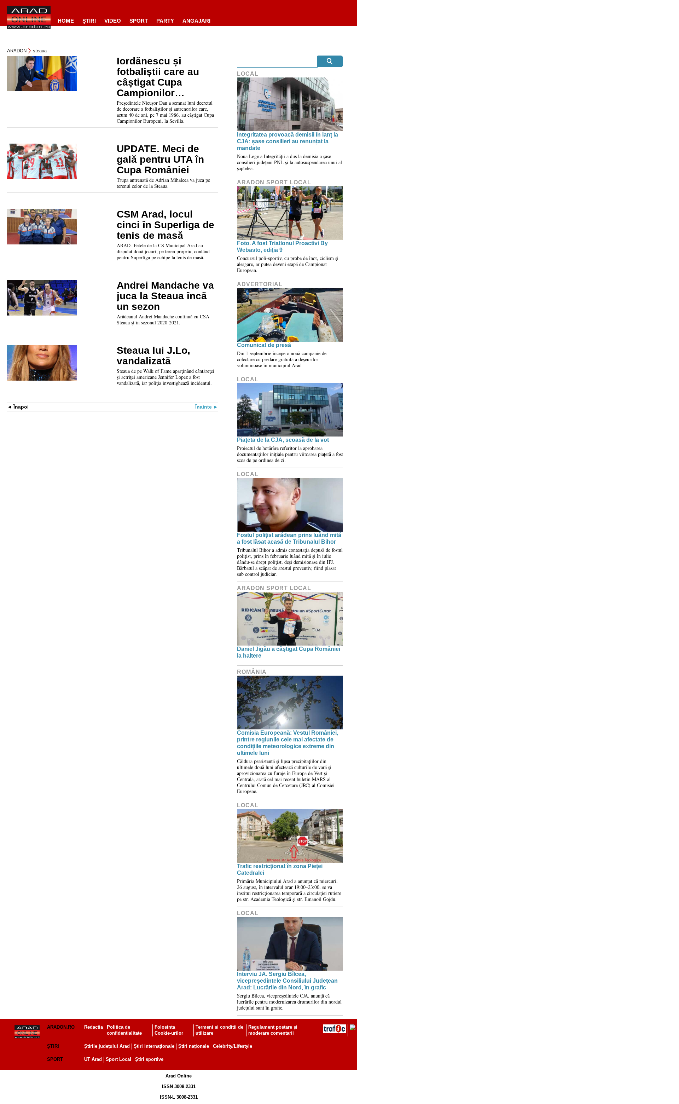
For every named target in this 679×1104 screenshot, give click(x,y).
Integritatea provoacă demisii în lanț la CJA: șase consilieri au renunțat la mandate (287, 141)
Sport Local (118, 1059)
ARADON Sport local (274, 182)
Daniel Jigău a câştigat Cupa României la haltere (288, 652)
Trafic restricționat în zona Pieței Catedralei (280, 869)
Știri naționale (193, 1046)
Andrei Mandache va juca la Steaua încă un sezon (165, 296)
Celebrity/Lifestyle (232, 1046)
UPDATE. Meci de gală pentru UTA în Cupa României (160, 159)
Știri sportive (149, 1059)
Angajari (196, 21)
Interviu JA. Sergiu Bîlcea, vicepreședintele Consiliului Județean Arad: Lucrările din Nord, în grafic (287, 980)
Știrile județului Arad (107, 1046)
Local (248, 74)
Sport (138, 21)
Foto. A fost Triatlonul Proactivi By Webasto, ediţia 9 (282, 246)
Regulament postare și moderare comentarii (272, 1030)
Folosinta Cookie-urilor (169, 1030)
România (252, 672)
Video (112, 21)
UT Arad (93, 1059)
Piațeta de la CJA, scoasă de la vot (283, 440)
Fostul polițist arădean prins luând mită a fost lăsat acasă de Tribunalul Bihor (289, 538)
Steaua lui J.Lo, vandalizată (153, 355)
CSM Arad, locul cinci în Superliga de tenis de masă (165, 225)
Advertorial (260, 284)
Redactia (93, 1027)
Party (165, 21)
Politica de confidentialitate (124, 1030)
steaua (40, 50)
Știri (53, 1046)
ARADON (17, 50)
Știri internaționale (154, 1046)
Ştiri (89, 21)
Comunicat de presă (264, 345)
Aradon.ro (61, 1027)
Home (66, 21)
